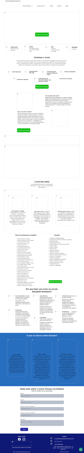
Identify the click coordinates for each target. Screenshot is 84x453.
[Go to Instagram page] (23, 439)
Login (66, 6)
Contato (59, 6)
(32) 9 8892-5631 (59, 444)
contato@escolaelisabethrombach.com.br (64, 438)
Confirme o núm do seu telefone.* (28, 412)
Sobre (51, 6)
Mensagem (22, 419)
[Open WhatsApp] (81, 450)
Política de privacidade (64, 451)
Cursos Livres (40, 6)
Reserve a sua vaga (42, 34)
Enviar (24, 429)
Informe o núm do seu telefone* (27, 406)
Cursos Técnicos (26, 6)
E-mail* (22, 399)
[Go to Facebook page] (20, 439)
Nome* (22, 393)
